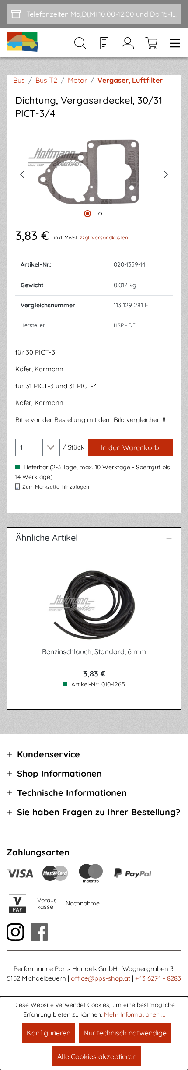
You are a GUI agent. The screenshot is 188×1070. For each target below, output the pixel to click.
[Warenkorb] (151, 43)
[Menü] (172, 43)
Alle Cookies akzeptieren (96, 1056)
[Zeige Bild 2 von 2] (100, 213)
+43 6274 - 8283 (158, 978)
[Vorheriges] (21, 173)
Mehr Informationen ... (134, 1014)
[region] (94, 173)
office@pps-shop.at (100, 978)
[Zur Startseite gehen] (23, 42)
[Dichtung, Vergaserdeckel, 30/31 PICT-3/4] (94, 173)
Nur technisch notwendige (125, 1032)
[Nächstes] (166, 173)
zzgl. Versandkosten (104, 237)
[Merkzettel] (104, 43)
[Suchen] (80, 43)
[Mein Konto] (127, 43)
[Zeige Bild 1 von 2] (87, 213)
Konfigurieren (48, 1032)
